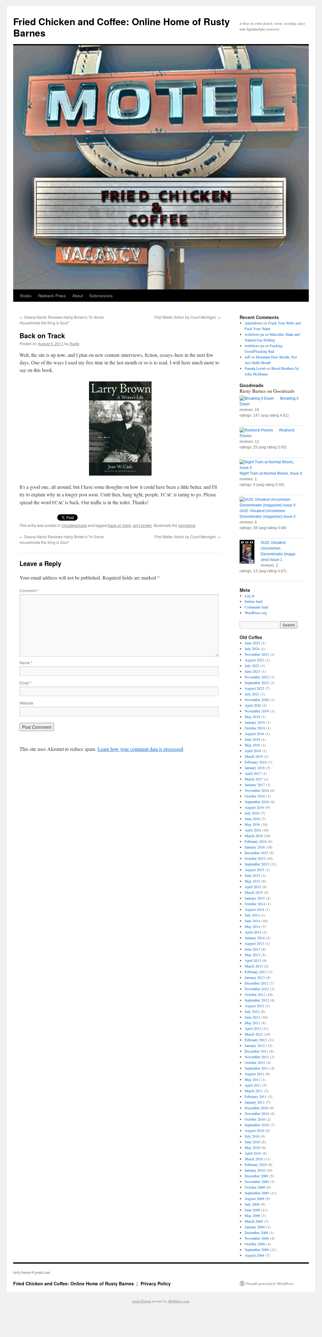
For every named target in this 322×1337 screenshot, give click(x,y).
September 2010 (257, 1124)
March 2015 (254, 892)
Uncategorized (74, 525)
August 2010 (254, 1130)
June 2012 (252, 1017)
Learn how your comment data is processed (140, 749)
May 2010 (252, 1147)
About (77, 296)
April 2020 (253, 705)
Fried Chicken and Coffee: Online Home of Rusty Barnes (121, 26)
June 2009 (252, 1209)
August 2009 (254, 1198)
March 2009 (254, 1221)
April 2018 (253, 750)
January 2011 (255, 1102)
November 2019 (257, 710)
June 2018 (252, 739)
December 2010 (256, 1107)
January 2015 (255, 897)
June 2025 (252, 642)
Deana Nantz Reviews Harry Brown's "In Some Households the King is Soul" (61, 319)
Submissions (101, 296)
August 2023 (254, 659)
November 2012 (257, 988)
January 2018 (255, 767)
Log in (249, 595)
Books (26, 296)
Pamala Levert (255, 368)
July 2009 (252, 1204)
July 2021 (252, 693)
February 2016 (256, 841)
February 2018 (256, 761)
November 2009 (257, 1181)
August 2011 (254, 1073)
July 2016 (252, 812)
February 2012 (256, 1039)
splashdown (254, 322)
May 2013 (252, 954)
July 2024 (252, 648)
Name (25, 662)
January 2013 (255, 977)
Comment (29, 590)
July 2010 (252, 1136)
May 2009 (252, 1215)
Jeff (247, 356)
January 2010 (255, 1170)
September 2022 (257, 682)
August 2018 (254, 733)
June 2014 (252, 920)
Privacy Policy (156, 1283)
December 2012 (256, 983)
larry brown (142, 525)
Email (25, 682)
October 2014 (255, 903)
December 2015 (256, 852)
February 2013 (256, 971)
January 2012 (255, 1045)
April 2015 (253, 886)
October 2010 (255, 1119)
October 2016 (255, 795)
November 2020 (257, 699)
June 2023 (252, 671)
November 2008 (257, 1238)
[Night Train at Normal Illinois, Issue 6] (271, 465)
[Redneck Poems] (259, 430)
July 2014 (252, 914)
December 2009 (256, 1175)
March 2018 (254, 756)
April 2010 (253, 1153)
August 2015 (254, 869)
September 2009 (257, 1192)
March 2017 (254, 778)
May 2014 (252, 926)
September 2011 (257, 1068)
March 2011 (254, 1090)
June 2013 (252, 948)
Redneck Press (52, 296)
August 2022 (254, 688)
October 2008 (255, 1243)
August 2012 (254, 1005)
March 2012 (254, 1034)
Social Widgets (141, 1301)
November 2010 (257, 1113)
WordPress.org (256, 612)
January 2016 (255, 846)
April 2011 (253, 1085)
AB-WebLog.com (178, 1301)
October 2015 (255, 858)
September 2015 (257, 863)
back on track (119, 525)
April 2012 (253, 1028)
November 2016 (257, 790)
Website (26, 703)
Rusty (74, 343)
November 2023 (257, 654)
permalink (186, 525)
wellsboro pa (254, 334)
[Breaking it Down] (260, 398)
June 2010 (252, 1141)
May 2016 (252, 824)
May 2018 (252, 744)
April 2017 (253, 773)
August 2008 (254, 1255)
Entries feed (253, 601)
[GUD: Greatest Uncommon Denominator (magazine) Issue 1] (250, 552)
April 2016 (253, 829)
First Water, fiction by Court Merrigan (187, 317)
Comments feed (256, 606)
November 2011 (257, 1056)
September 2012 (257, 1000)
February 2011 (256, 1096)
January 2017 (255, 784)
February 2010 (256, 1164)
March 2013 (254, 965)
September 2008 (257, 1249)
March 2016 (254, 835)
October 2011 (255, 1062)
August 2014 (254, 909)
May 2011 (252, 1079)
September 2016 (257, 801)
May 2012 (252, 1022)
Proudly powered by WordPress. (270, 1283)
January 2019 (255, 722)
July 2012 (252, 1011)
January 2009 (255, 1226)
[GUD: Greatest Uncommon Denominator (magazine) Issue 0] (271, 502)
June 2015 (252, 875)
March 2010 (254, 1158)
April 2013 (253, 960)
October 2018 (255, 727)
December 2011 (256, 1051)
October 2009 (255, 1187)
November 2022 (257, 676)
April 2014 (253, 931)
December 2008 (256, 1232)
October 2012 (255, 994)
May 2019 (252, 716)
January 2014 (255, 937)
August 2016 (254, 807)
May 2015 (252, 880)
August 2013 (254, 943)
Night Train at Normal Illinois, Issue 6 (271, 473)
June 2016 (252, 818)
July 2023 (252, 665)
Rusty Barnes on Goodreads (267, 391)
